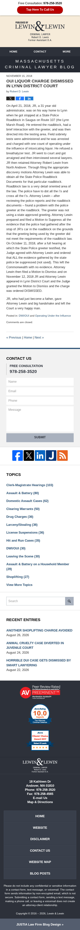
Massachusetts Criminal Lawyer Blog (40, 31)
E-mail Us (40, 798)
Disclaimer (40, 839)
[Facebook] (17, 455)
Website (40, 827)
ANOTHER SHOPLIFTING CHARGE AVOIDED (39, 630)
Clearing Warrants (23, 509)
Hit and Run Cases (23, 540)
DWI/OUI (24, 315)
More (67, 51)
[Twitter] (28, 455)
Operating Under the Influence (53, 315)
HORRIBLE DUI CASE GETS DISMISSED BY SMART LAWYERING (38, 663)
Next (39, 337)
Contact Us (40, 850)
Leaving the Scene (23, 556)
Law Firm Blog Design (38, 924)
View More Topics (19, 585)
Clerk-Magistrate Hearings (29, 485)
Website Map (40, 862)
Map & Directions (40, 802)
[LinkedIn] (40, 455)
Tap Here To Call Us (40, 9)
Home (13, 51)
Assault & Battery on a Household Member (37, 566)
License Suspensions (25, 532)
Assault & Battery (22, 493)
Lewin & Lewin (55, 913)
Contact (40, 51)
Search (69, 601)
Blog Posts (40, 873)
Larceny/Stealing (22, 525)
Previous (13, 337)
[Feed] (62, 455)
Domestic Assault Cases (27, 501)
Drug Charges (19, 517)
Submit (40, 437)
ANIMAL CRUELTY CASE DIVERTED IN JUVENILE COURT (35, 645)
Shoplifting (17, 577)
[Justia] (51, 455)
